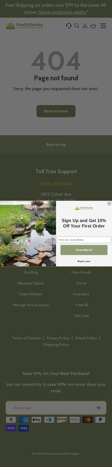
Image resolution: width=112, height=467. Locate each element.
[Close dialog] (109, 203)
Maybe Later (84, 261)
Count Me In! (84, 249)
